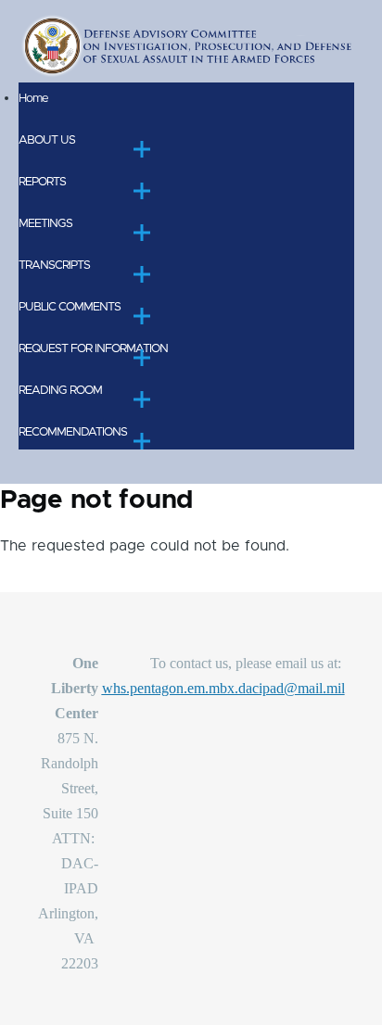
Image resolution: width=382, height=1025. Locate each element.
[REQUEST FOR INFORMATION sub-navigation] (142, 357)
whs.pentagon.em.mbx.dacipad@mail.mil (223, 688)
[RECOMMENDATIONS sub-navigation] (142, 441)
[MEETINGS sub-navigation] (142, 232)
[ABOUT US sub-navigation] (142, 149)
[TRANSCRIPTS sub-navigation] (142, 274)
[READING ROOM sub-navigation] (142, 399)
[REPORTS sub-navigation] (142, 191)
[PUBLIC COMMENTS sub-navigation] (142, 316)
